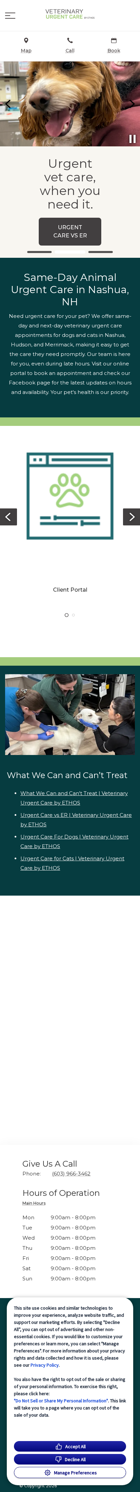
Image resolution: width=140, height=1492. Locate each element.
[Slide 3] (100, 252)
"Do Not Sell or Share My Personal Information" (61, 1401)
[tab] (35, 1204)
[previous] (8, 103)
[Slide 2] (70, 252)
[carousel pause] (132, 138)
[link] (70, 14)
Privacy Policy (45, 1365)
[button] (10, 16)
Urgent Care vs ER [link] (70, 231)
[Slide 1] (39, 252)
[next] (131, 103)
